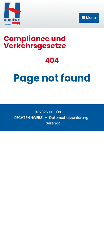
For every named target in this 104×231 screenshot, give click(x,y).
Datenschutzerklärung (68, 117)
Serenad (53, 123)
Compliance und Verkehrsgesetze (35, 42)
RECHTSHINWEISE (28, 117)
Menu (91, 17)
